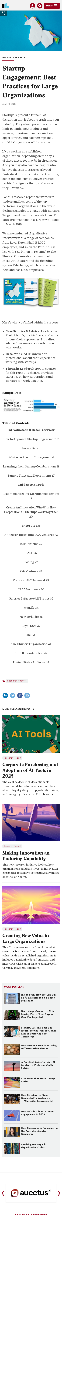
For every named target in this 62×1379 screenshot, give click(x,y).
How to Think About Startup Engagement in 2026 (37, 1113)
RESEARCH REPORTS (13, 58)
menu (49, 6)
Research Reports (17, 681)
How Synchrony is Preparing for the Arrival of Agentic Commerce (39, 1131)
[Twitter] (12, 695)
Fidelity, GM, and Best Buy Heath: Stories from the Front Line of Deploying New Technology (38, 1032)
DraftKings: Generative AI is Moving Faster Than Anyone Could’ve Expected (37, 1014)
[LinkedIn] (5, 695)
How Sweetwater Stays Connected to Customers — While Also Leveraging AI (37, 1098)
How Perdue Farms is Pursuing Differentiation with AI (39, 1047)
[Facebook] (20, 695)
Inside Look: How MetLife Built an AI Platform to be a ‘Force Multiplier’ (39, 997)
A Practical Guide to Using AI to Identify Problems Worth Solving (38, 1065)
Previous (3, 1193)
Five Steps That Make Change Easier (38, 1080)
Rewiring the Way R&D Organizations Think (34, 1146)
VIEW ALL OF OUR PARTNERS (31, 1215)
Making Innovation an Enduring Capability (26, 855)
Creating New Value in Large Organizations (25, 938)
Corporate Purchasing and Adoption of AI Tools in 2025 (30, 770)
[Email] (27, 695)
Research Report (12, 758)
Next (59, 1193)
